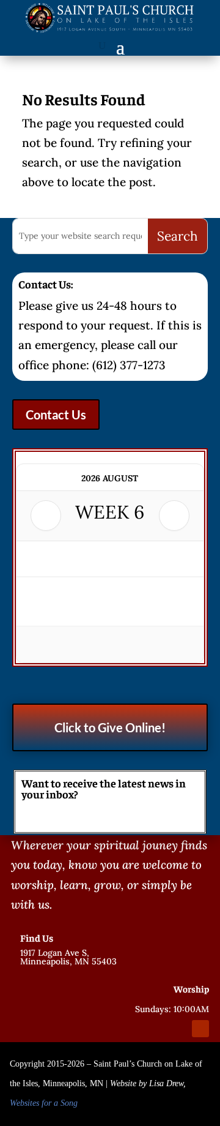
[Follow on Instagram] (178, 1028)
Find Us (36, 937)
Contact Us (56, 414)
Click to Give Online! (110, 727)
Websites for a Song (44, 1103)
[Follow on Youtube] (200, 1028)
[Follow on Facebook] (156, 1028)
